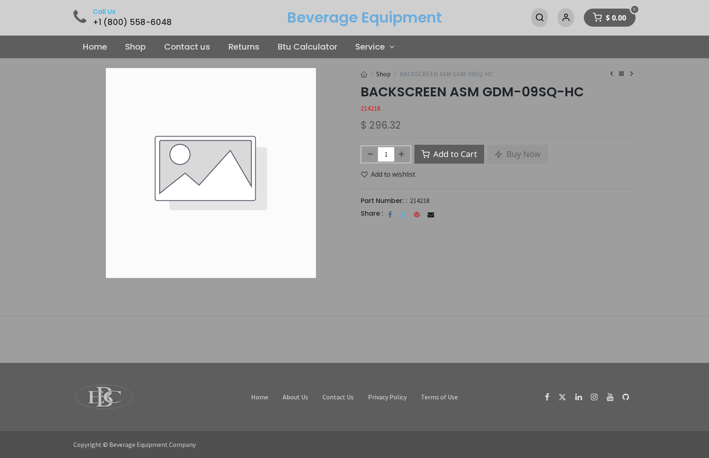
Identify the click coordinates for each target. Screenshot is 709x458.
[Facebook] (390, 214)
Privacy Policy (387, 397)
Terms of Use (439, 397)
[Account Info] (566, 17)
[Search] (539, 17)
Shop (383, 74)
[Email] (431, 214)
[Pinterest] (417, 214)
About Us (295, 397)
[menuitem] (94, 47)
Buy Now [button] (522, 154)
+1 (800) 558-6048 (132, 22)
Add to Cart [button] (454, 154)
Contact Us (338, 397)
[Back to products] (622, 74)
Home (259, 397)
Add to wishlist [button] (393, 174)
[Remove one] (370, 154)
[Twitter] (403, 214)
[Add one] (402, 154)
